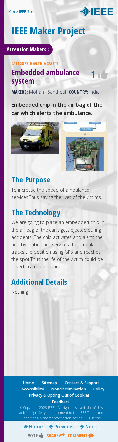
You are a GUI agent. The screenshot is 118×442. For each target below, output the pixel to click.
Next (90, 426)
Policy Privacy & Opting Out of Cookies (66, 392)
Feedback (61, 402)
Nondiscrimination (68, 389)
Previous (63, 426)
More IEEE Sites (21, 11)
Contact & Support (82, 383)
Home (35, 426)
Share (53, 435)
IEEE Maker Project (48, 30)
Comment (78, 435)
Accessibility (32, 389)
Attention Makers (27, 49)
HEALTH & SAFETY (44, 63)
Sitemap (49, 383)
